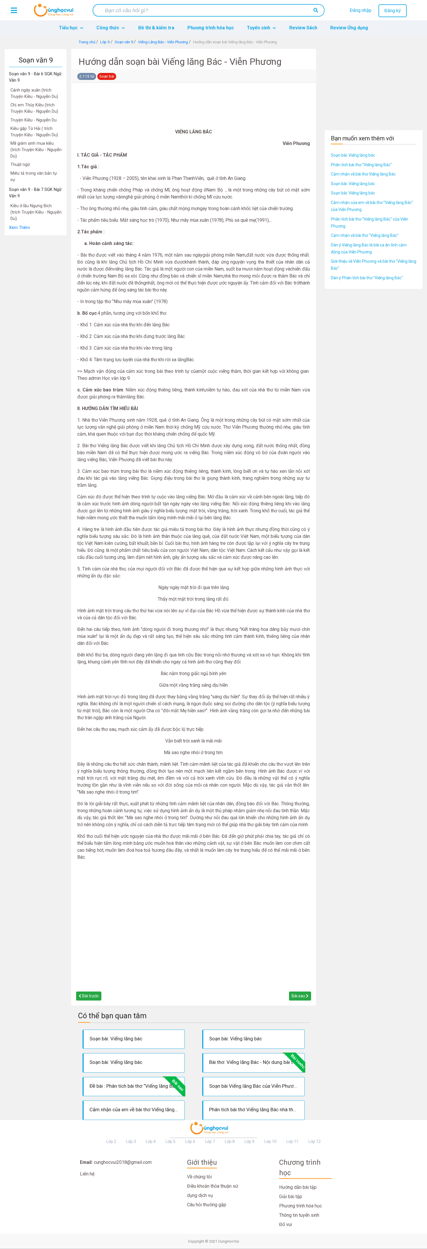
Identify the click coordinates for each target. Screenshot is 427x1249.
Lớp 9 (249, 1141)
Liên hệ (87, 1174)
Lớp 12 (314, 1141)
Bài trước (90, 996)
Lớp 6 (190, 1141)
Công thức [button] (108, 28)
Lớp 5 (170, 1141)
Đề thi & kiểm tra (156, 28)
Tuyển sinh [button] (259, 28)
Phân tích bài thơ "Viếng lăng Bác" (361, 164)
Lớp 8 (230, 1141)
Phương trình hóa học (210, 28)
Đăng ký (392, 10)
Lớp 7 (210, 1141)
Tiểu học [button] (69, 28)
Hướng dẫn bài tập (298, 1187)
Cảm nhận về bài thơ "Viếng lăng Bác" (365, 235)
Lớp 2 (111, 1141)
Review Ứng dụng (349, 28)
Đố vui (285, 1224)
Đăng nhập (361, 10)
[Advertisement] (35, 323)
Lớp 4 (151, 1141)
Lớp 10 (270, 1141)
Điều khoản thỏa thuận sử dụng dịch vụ (212, 1190)
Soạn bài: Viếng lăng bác (353, 155)
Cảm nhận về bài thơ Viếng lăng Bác (363, 174)
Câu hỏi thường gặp (206, 1204)
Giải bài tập (290, 1196)
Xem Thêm (19, 227)
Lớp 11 (292, 1141)
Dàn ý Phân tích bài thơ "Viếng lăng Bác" (367, 277)
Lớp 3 (131, 1141)
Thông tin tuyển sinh (299, 1215)
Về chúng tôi (199, 1177)
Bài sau (299, 996)
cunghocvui (55, 12)
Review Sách (303, 28)
